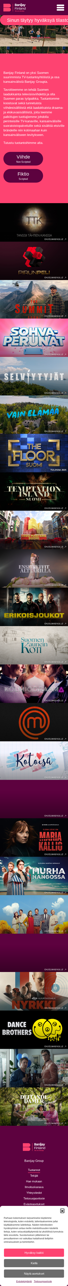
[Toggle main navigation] (60, 7)
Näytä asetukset (34, 1273)
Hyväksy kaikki (34, 1252)
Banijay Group (34, 1160)
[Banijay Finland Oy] (14, 6)
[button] (62, 1211)
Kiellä (34, 1263)
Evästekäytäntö (24, 1281)
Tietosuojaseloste (43, 1281)
